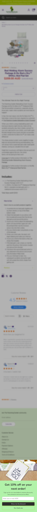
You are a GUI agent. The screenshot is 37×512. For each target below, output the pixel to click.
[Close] (29, 462)
